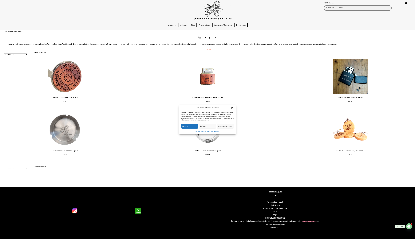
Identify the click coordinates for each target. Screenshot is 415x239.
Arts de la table (204, 25)
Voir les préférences (225, 126)
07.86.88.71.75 (275, 227)
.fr (310, 221)
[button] (233, 108)
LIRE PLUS (207, 49)
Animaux (183, 25)
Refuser (203, 126)
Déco (193, 25)
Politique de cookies (201, 131)
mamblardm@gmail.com (275, 224)
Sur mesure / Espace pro (223, 25)
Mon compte (241, 25)
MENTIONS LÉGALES (213, 131)
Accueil (10, 32)
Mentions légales (275, 192)
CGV (275, 195)
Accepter (185, 126)
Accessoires (172, 25)
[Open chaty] (409, 226)
